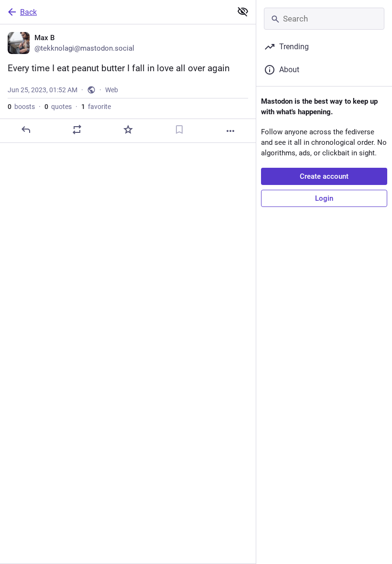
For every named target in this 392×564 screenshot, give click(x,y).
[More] (230, 131)
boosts (21, 106)
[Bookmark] (179, 129)
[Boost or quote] (77, 129)
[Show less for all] (243, 11)
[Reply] (26, 129)
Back (28, 12)
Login (324, 198)
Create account (324, 176)
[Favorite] (128, 129)
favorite (96, 106)
